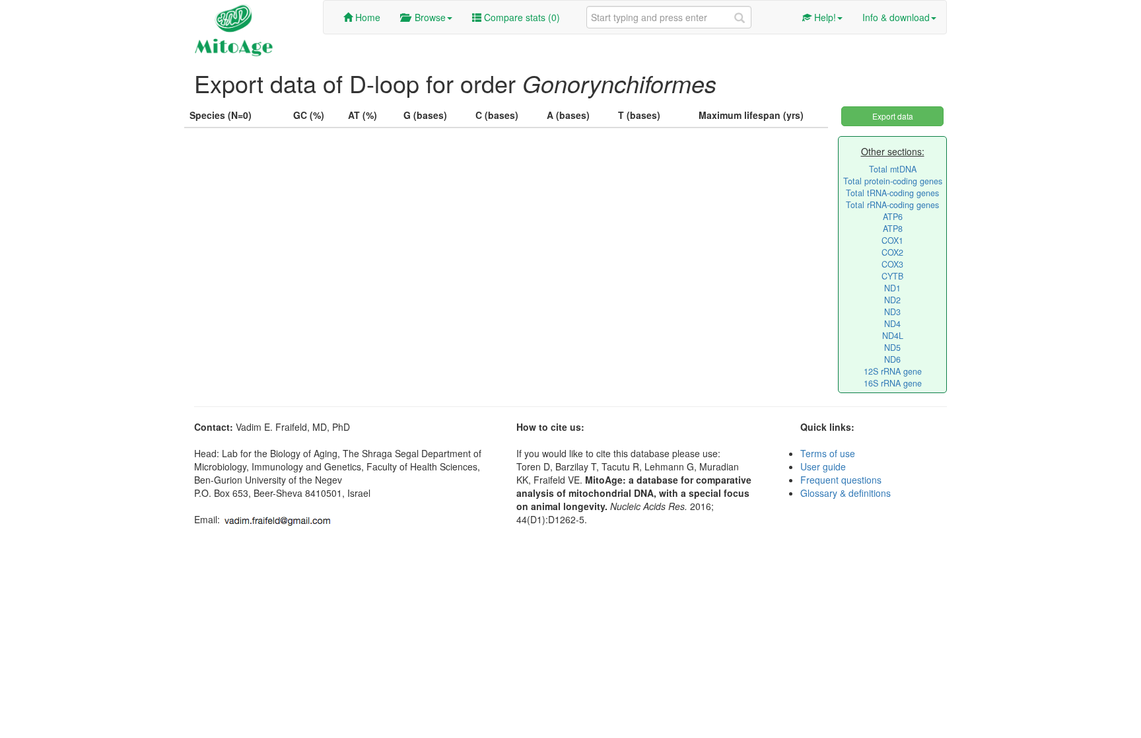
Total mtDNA (892, 169)
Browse (427, 17)
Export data (892, 116)
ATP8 (893, 229)
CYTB (892, 276)
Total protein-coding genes (892, 181)
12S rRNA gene (893, 371)
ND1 (892, 288)
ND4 (892, 324)
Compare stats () (520, 17)
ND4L (892, 336)
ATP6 (893, 217)
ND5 (892, 347)
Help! (824, 17)
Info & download (896, 17)
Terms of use (827, 453)
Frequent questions (841, 479)
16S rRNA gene (893, 383)
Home (366, 17)
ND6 (892, 359)
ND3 (892, 312)
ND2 (892, 300)
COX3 (892, 264)
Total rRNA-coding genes (892, 205)
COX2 (892, 252)
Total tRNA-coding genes (892, 193)
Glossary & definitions (845, 492)
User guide (823, 466)
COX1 (892, 240)
